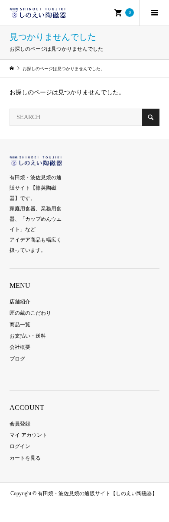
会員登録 (20, 424)
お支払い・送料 (28, 336)
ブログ (17, 359)
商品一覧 (20, 325)
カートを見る (25, 458)
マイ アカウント (28, 435)
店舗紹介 (20, 302)
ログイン (20, 446)
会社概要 (20, 347)
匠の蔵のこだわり (30, 313)
